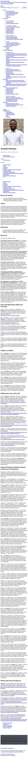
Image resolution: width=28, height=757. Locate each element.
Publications (8, 78)
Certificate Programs (10, 114)
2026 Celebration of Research (12, 69)
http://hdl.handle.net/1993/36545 (7, 445)
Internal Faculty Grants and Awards (13, 70)
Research (5, 168)
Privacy (7, 755)
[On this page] (1, 179)
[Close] (1, 5)
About (4, 10)
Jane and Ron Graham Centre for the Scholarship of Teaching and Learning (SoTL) (16, 65)
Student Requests (9, 33)
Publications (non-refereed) (9, 172)
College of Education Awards (12, 42)
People (4, 86)
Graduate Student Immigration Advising (14, 39)
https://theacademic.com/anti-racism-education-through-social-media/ (14, 695)
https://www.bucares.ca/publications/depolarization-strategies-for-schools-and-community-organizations (14, 414)
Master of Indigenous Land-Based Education (15, 85)
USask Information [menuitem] (10, 20)
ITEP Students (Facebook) (11, 99)
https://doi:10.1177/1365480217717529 (9, 329)
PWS (2, 6)
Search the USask (6, 7)
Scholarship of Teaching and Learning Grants (15, 76)
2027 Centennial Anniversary (12, 12)
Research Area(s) (7, 164)
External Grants (9, 72)
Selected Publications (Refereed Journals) (12, 169)
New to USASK (9, 22)
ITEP (7, 115)
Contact (5, 109)
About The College (10, 11)
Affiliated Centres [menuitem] (10, 52)
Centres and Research (8, 50)
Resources (5, 102)
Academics (5, 18)
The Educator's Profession (11, 13)
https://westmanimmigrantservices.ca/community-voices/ (13, 439)
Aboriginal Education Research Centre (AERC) (16, 53)
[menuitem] (15, 13)
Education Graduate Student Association (14, 98)
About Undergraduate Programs (13, 27)
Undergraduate (9, 112)
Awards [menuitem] (7, 41)
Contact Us (8, 17)
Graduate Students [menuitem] (10, 35)
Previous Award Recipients (12, 45)
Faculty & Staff (9, 90)
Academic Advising (10, 29)
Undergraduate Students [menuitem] (11, 25)
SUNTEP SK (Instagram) (11, 101)
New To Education (10, 28)
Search (24, 7)
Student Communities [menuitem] (10, 96)
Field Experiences (10, 31)
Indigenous (5, 79)
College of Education (5, 3)
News (7, 16)
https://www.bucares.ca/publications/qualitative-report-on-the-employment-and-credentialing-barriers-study (14, 433)
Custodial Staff (9, 92)
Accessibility (12, 755)
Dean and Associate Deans (11, 87)
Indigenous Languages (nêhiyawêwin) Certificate (16, 84)
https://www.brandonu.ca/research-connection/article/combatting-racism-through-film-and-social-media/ (14, 702)
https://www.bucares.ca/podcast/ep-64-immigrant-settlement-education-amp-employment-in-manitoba (13, 711)
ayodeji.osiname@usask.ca (9, 156)
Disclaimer (3, 755)
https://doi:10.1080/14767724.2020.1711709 (10, 323)
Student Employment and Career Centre (14, 104)
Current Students (9, 30)
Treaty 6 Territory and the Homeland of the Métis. (12, 751)
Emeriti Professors (10, 91)
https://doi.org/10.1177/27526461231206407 (10, 315)
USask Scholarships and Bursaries (13, 44)
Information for (7, 110)
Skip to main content (5, 1)
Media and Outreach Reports (9, 175)
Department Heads (10, 89)
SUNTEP (8, 117)
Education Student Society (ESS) (13, 97)
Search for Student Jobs (11, 106)
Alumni (7, 47)
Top (4, 177)
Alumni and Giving (7, 46)
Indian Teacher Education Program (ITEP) (15, 80)
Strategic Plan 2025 (10, 14)
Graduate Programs (10, 113)
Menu (11, 3)
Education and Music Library (12, 93)
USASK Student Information (12, 23)
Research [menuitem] (8, 68)
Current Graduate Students (11, 37)
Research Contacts (10, 73)
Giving (7, 48)
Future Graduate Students (11, 36)
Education (5, 167)
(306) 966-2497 (6, 155)
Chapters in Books (7, 170)
